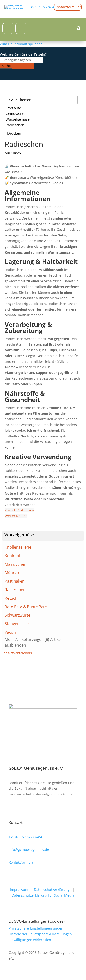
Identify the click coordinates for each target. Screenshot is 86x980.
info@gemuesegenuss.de (29, 849)
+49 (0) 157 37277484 (25, 836)
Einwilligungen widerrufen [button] (30, 939)
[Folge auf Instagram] (20, 28)
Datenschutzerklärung (52, 889)
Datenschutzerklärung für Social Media (43, 895)
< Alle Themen (19, 100)
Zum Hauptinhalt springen (21, 44)
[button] (43, 536)
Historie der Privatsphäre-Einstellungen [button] (40, 934)
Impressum (19, 889)
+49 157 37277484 (41, 7)
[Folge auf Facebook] (7, 28)
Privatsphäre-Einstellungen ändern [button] (37, 928)
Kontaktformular (68, 7)
